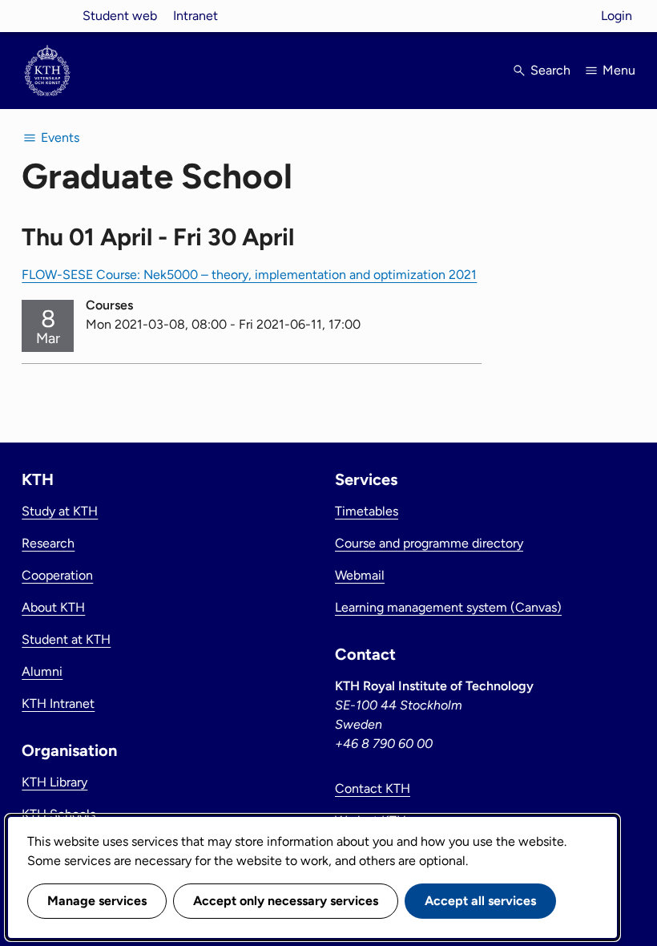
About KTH (53, 607)
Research (48, 543)
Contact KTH (372, 788)
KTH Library (54, 782)
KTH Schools (58, 814)
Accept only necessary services (285, 900)
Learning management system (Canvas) (448, 607)
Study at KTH (60, 511)
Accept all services (480, 900)
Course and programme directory (429, 543)
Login (616, 15)
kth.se (47, 15)
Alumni (42, 671)
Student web (120, 15)
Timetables (366, 511)
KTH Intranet (58, 703)
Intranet (195, 15)
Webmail (360, 575)
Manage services (97, 900)
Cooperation (57, 575)
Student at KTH (66, 639)
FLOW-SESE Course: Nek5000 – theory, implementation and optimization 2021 (249, 274)
